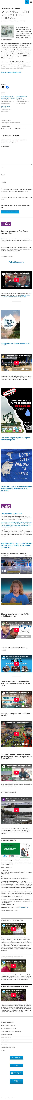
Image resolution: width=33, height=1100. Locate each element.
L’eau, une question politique (11, 513)
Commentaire (5, 146)
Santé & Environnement (7, 1022)
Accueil (3, 1050)
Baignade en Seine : (8, 543)
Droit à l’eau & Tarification (8, 1028)
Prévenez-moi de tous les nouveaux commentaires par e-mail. (16, 198)
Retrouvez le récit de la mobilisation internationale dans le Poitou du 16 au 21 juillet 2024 (16, 489)
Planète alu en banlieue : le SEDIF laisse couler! (13, 127)
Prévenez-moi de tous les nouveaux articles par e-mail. (15, 206)
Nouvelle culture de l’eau (8, 1025)
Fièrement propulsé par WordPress (8, 1098)
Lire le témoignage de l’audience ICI (11, 72)
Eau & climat (4, 1044)
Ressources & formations (8, 1047)
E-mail (3, 175)
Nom (2, 168)
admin (10, 21)
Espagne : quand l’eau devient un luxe (10, 121)
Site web (3, 182)
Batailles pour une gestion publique (11, 8)
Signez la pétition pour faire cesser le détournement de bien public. (15, 295)
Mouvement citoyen (6, 1034)
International (5, 1040)
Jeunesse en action (6, 1037)
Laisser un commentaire (19, 21)
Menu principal (31, 2)
